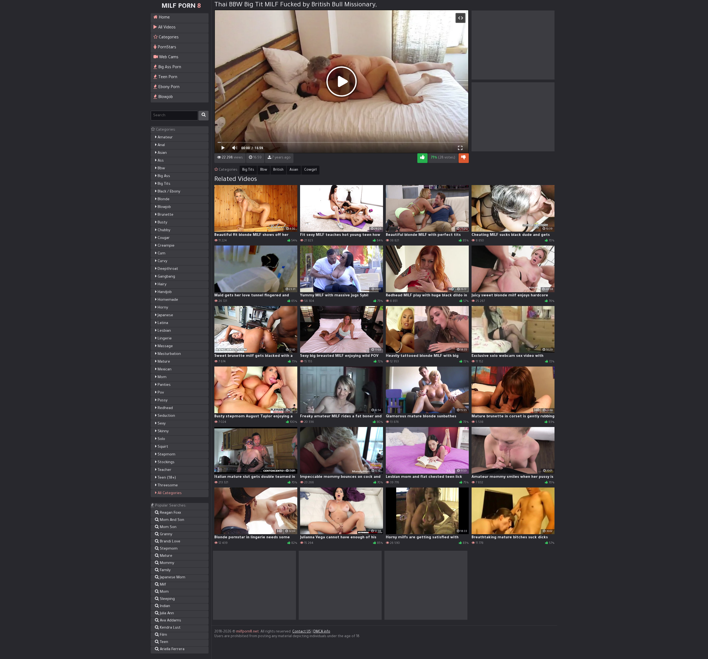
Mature (163, 362)
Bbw (161, 169)
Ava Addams (170, 621)
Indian (164, 606)
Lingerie (164, 339)
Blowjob (165, 97)
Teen (163, 642)
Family (165, 570)
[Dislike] (464, 158)
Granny (165, 535)
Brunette (165, 215)
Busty (162, 223)
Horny (162, 308)
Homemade (167, 300)
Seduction (166, 416)
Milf (162, 585)
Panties (164, 385)
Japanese (165, 315)
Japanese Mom (172, 578)
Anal (161, 145)
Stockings (166, 462)
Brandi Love (169, 542)
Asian (162, 153)
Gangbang (166, 277)
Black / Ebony (168, 192)
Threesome (167, 486)
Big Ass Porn (169, 67)
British (278, 170)
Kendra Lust (170, 628)
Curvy (162, 261)
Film (163, 635)
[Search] (204, 115)
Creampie (166, 246)
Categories (168, 38)
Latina (162, 323)
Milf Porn (181, 6)
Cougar (163, 238)
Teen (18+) (166, 478)
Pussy (162, 401)
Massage (165, 346)
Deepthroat (167, 269)
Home (164, 18)
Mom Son (167, 527)
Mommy (166, 563)
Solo (161, 439)
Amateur (165, 138)
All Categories (169, 493)
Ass (160, 161)
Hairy (161, 285)
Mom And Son (171, 520)
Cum (161, 254)
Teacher (164, 470)
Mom (161, 377)
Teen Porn (167, 77)
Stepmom (166, 455)
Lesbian (164, 331)
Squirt (162, 447)
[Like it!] (422, 158)
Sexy (161, 424)
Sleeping (167, 599)
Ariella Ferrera (171, 649)
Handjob (164, 292)
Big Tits (163, 184)
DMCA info (321, 632)
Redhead (165, 408)
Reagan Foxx (170, 513)
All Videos (166, 28)
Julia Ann (166, 613)
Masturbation (169, 354)
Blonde (163, 199)
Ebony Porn (168, 87)
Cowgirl (310, 170)
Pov (160, 393)
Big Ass (163, 176)
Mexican (164, 370)
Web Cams (168, 58)
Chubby (163, 230)
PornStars (166, 48)
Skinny (163, 431)
